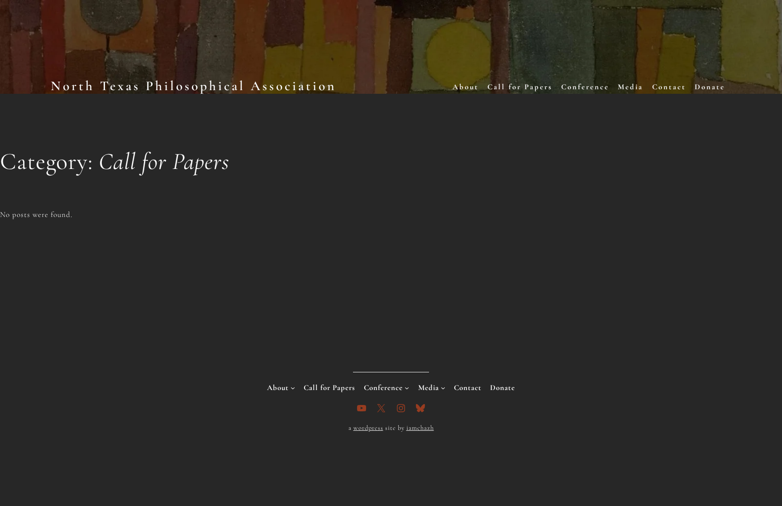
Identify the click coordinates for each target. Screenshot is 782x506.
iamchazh (420, 428)
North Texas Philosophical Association (193, 86)
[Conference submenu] (407, 388)
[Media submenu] (443, 388)
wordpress (368, 428)
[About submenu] (293, 388)
